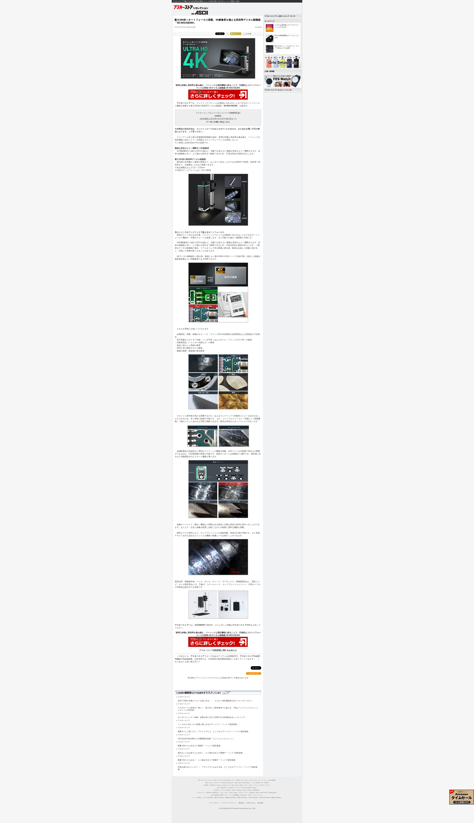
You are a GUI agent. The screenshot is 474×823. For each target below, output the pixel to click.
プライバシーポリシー (229, 803)
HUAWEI (206, 785)
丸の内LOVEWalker (264, 797)
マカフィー (217, 782)
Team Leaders (233, 792)
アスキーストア (184, 103)
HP (262, 782)
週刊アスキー (224, 795)
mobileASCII (243, 795)
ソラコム (222, 790)
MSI (218, 787)
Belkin (241, 785)
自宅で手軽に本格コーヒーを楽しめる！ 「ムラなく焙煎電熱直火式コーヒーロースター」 (216, 701)
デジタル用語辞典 (234, 795)
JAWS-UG (213, 785)
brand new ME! (247, 787)
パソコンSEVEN (255, 782)
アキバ (246, 780)
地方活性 (251, 792)
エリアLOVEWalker (207, 797)
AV (242, 780)
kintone (219, 785)
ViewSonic (231, 787)
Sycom (240, 782)
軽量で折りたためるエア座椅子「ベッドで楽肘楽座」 (200, 746)
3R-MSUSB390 (230, 106)
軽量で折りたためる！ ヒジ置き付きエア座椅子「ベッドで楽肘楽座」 (207, 760)
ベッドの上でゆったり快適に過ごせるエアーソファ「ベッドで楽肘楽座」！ (209, 724)
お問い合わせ (250, 803)
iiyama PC (230, 782)
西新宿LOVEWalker (230, 797)
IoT (205, 780)
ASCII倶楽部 (272, 780)
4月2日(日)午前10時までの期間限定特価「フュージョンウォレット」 (206, 739)
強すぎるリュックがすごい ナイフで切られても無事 (286, 47)
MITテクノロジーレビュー (255, 795)
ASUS (249, 790)
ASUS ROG (246, 782)
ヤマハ (246, 785)
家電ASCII (215, 792)
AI (202, 780)
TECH (214, 780)
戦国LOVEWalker (276, 797)
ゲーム (265, 780)
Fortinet (244, 790)
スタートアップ (258, 780)
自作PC (238, 780)
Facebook (187, 659)
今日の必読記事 (215, 795)
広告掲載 (260, 803)
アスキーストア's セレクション (191, 7)
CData (233, 790)
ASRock (216, 790)
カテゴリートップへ (253, 673)
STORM (266, 782)
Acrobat (224, 785)
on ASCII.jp (199, 13)
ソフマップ (238, 787)
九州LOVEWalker (253, 797)
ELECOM (223, 782)
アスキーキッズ (201, 792)
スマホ (251, 780)
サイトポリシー (215, 803)
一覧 (227, 33)
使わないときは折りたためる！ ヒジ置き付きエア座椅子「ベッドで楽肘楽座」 (211, 753)
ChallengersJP (272, 792)
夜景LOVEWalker (242, 797)
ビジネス (209, 780)
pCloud (254, 787)
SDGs (257, 792)
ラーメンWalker (197, 797)
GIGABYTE (224, 787)
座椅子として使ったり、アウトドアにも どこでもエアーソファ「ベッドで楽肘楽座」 (214, 731)
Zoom (250, 785)
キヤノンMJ (230, 785)
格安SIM (209, 792)
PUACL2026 (263, 792)
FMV (206, 782)
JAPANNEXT (255, 790)
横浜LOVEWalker (219, 797)
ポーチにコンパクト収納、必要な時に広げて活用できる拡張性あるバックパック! (211, 717)
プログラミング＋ (243, 792)
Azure (236, 785)
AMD (235, 782)
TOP (199, 780)
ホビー (233, 780)
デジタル (219, 780)
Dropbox (228, 790)
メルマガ (198, 659)
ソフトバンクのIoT (258, 785)
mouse (211, 782)
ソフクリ (267, 785)
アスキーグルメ (223, 792)
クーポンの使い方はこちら (218, 122)
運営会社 (242, 803)
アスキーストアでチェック (245, 625)
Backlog (239, 790)
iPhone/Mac (227, 780)
